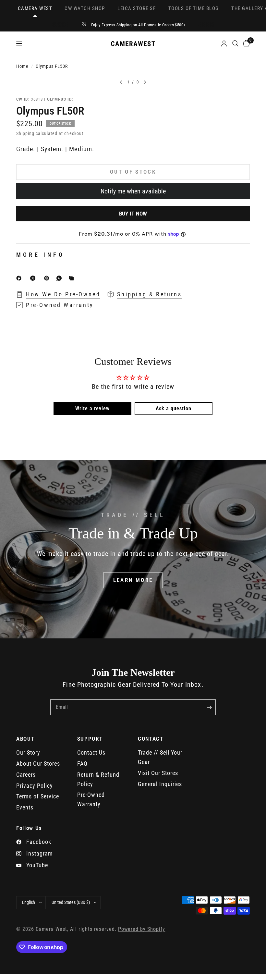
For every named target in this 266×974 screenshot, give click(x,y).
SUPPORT (90, 739)
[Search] (235, 43)
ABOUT (25, 739)
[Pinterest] (48, 278)
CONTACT (150, 739)
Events (24, 807)
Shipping (25, 133)
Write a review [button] (92, 408)
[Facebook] (20, 278)
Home (22, 66)
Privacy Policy (34, 785)
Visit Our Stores (158, 773)
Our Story (28, 752)
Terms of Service (37, 796)
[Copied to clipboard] (73, 278)
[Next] (145, 82)
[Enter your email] (209, 707)
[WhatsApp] (60, 278)
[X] (34, 278)
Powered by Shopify (141, 929)
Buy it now (133, 213)
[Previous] (121, 82)
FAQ (82, 763)
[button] (133, 580)
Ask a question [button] (173, 408)
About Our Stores (38, 763)
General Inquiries (160, 784)
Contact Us (91, 752)
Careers (26, 774)
